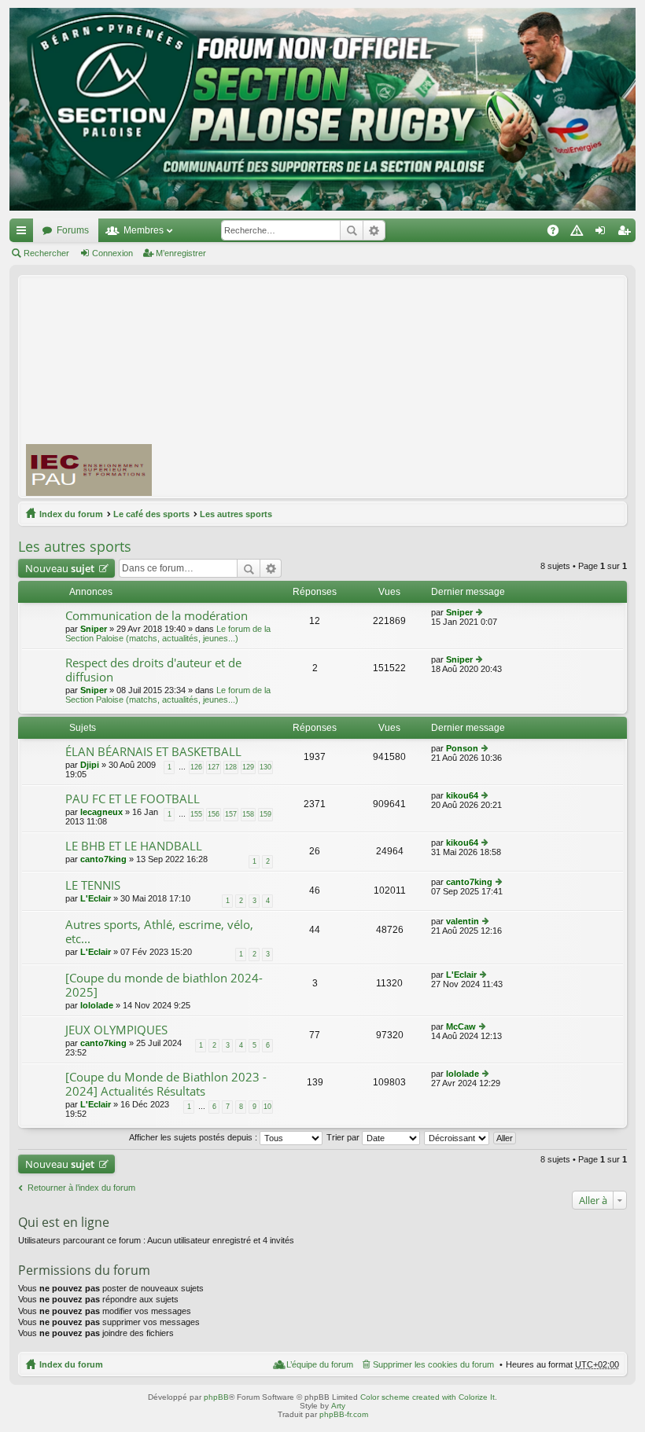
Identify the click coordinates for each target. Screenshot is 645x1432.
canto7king (103, 859)
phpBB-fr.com (343, 1414)
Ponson (462, 748)
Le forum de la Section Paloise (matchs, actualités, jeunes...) (168, 633)
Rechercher (351, 230)
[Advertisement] (405, 386)
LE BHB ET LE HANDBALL (133, 846)
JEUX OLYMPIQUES (116, 1030)
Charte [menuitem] (579, 233)
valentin (462, 921)
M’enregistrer (181, 253)
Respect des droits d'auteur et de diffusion (153, 670)
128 (231, 767)
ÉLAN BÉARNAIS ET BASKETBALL (153, 751)
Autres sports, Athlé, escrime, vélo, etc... (159, 931)
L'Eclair (95, 898)
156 (213, 814)
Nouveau (59, 568)
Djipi (89, 764)
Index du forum (71, 514)
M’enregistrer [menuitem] (627, 233)
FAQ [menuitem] (558, 233)
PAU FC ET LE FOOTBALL (132, 798)
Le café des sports (151, 514)
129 (248, 767)
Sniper (93, 628)
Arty (338, 1405)
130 (265, 767)
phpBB (216, 1397)
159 (265, 814)
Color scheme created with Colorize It (427, 1397)
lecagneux (101, 812)
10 (267, 1107)
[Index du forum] (322, 109)
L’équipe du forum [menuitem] (319, 1364)
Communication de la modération (156, 615)
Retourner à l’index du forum (81, 1187)
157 (231, 814)
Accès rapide (24, 233)
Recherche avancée (374, 230)
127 (213, 767)
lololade (96, 1005)
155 (196, 814)
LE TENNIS (92, 885)
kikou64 (462, 795)
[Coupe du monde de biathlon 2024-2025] (164, 985)
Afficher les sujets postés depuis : (194, 1137)
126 (196, 767)
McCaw (461, 1026)
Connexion (112, 253)
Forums (73, 230)
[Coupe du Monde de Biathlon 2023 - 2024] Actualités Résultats (166, 1084)
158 (248, 814)
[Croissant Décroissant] (457, 1137)
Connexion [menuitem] (603, 233)
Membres (143, 230)
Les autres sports (236, 514)
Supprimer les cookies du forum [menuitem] (433, 1364)
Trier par (344, 1137)
